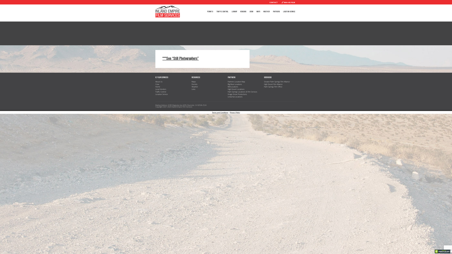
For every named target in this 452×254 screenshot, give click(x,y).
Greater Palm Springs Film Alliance (277, 82)
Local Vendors (160, 89)
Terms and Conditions (220, 112)
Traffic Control (160, 92)
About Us (158, 82)
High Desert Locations (236, 89)
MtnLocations (233, 87)
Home (157, 87)
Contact (273, 2)
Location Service (161, 94)
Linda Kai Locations (235, 97)
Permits (194, 84)
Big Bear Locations (235, 84)
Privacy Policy (235, 112)
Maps (194, 82)
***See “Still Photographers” (180, 58)
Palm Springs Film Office (273, 87)
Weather (195, 87)
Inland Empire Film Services (167, 11)
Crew (157, 84)
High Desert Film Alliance (273, 84)
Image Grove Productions (237, 94)
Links (193, 89)
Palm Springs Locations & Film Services (242, 92)
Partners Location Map (236, 82)
